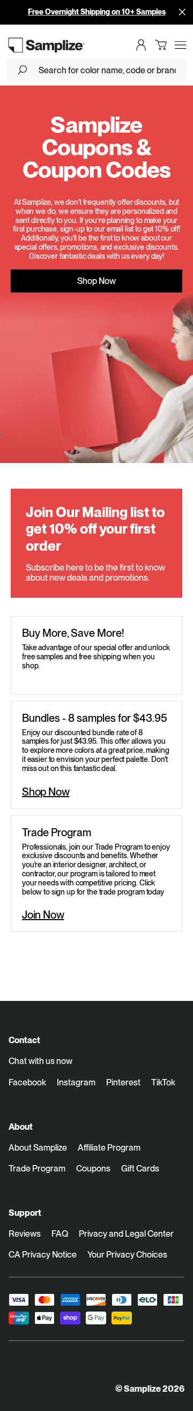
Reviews (25, 1234)
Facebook (27, 1082)
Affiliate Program (109, 1148)
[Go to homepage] (46, 45)
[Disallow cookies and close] (182, 11)
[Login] (141, 45)
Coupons (93, 1168)
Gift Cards (140, 1168)
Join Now (43, 914)
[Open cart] (161, 45)
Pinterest (123, 1082)
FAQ (59, 1234)
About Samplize (38, 1148)
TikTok (163, 1082)
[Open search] (22, 70)
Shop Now (96, 281)
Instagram (76, 1082)
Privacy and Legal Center (126, 1234)
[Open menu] (181, 45)
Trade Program (37, 1168)
